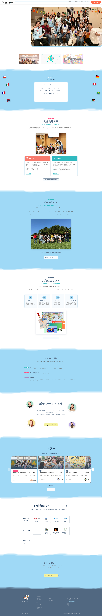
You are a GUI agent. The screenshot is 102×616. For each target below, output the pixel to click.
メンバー (38, 601)
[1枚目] (49, 485)
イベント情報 (28, 173)
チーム (77, 2)
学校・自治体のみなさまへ (78, 1)
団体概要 (38, 598)
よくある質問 (69, 1)
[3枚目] (51, 485)
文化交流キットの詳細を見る (51, 337)
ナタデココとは (65, 2)
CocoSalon (39, 605)
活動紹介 (72, 2)
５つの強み (39, 599)
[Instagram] (68, 604)
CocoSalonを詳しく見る (51, 257)
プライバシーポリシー (26, 613)
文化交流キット (40, 607)
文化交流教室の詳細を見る (51, 179)
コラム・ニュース (85, 2)
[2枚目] (50, 485)
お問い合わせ (86, 1)
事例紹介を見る (56, 173)
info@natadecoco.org (71, 601)
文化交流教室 (39, 604)
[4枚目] (52, 485)
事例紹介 (38, 608)
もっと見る (51, 489)
